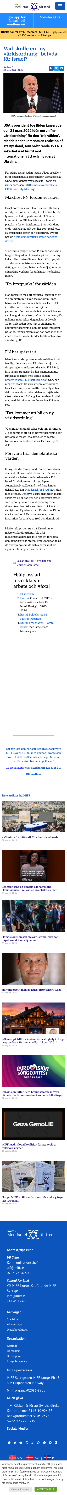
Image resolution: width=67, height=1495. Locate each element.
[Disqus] (33, 680)
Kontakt (12, 1346)
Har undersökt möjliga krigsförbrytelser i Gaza (32, 990)
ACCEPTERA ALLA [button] (45, 1489)
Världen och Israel (28, 565)
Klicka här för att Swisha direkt (36, 1405)
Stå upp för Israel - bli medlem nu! (16, 20)
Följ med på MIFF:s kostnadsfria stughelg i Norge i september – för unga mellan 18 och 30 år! (33, 1041)
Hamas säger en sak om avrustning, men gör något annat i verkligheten (30, 938)
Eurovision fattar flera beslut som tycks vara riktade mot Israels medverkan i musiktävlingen (32, 1093)
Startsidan (13, 1319)
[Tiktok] (32, 1442)
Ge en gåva (14, 1356)
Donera (25, 598)
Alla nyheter (15, 1324)
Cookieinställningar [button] (20, 1489)
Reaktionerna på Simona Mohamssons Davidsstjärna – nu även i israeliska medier (29, 888)
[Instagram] (26, 1442)
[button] (56, 68)
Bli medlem (27, 594)
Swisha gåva (50, 17)
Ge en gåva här (15, 767)
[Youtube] (21, 1442)
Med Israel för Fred (37, 489)
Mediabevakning (17, 1329)
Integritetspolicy (17, 1361)
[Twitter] (15, 1442)
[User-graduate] (56, 1442)
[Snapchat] (50, 1442)
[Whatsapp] (38, 1442)
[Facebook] (9, 1442)
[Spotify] (44, 1442)
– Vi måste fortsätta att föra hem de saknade (30, 837)
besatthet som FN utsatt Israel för (26, 380)
